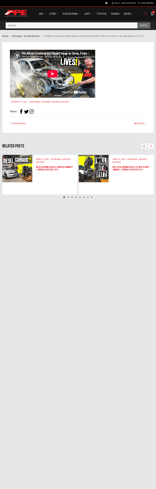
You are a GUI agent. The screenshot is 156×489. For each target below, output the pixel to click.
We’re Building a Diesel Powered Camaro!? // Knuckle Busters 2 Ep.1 (54, 168)
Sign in (124, 3)
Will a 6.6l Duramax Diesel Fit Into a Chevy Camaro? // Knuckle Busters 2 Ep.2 (131, 168)
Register (132, 3)
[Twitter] (26, 111)
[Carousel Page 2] (68, 197)
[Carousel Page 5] (80, 197)
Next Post (139, 123)
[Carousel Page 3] (72, 197)
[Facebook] (21, 111)
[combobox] (78, 25)
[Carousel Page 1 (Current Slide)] (64, 197)
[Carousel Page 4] (76, 197)
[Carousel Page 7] (88, 197)
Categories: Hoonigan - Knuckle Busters (49, 102)
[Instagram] (31, 111)
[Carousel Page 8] (92, 197)
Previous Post (19, 123)
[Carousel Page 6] (84, 197)
